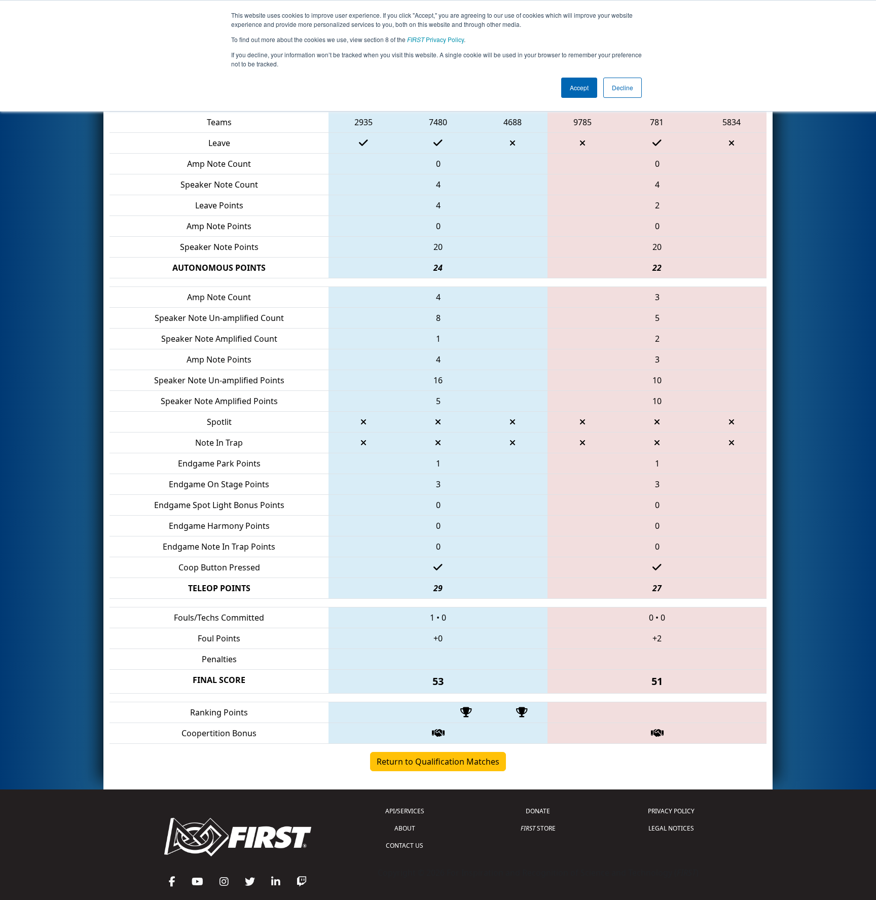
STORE (538, 828)
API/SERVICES (404, 811)
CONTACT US (404, 845)
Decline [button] (622, 87)
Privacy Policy (435, 39)
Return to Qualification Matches (438, 761)
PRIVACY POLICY (671, 811)
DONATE (538, 811)
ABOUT (404, 828)
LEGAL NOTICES (671, 828)
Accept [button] (579, 87)
